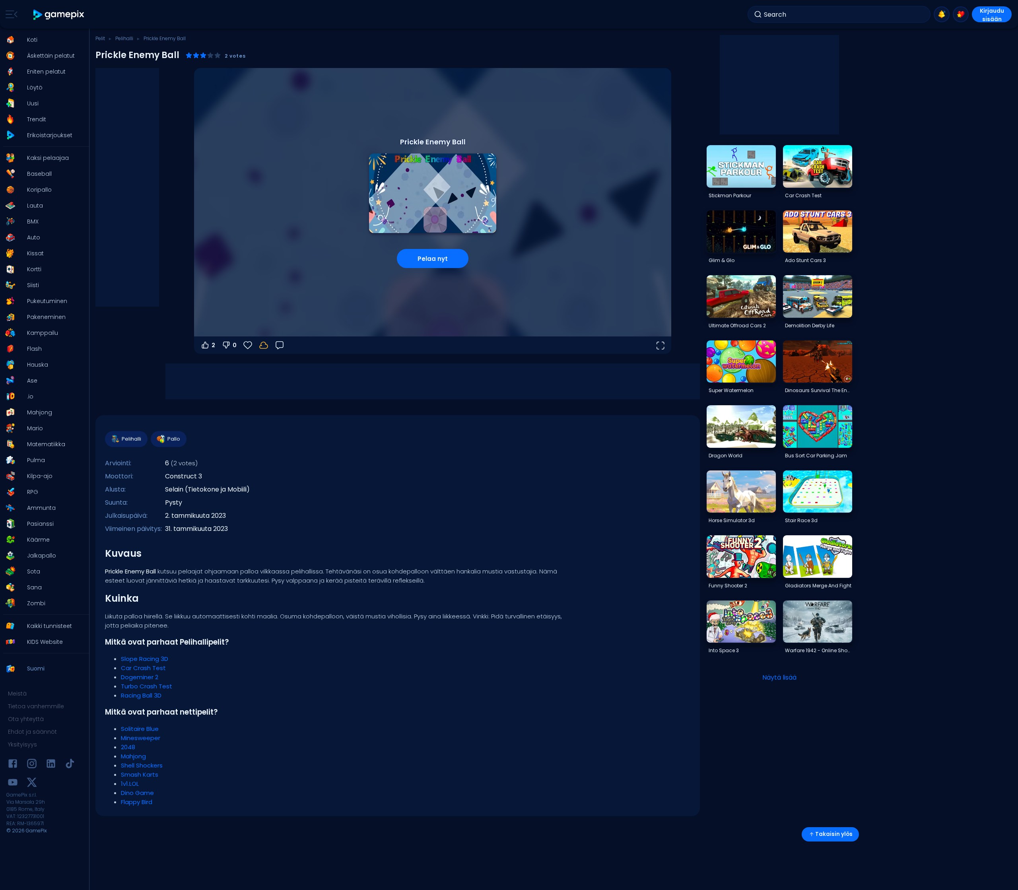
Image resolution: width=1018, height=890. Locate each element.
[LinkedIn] (51, 765)
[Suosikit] (961, 14)
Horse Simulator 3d (732, 520)
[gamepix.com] (59, 14)
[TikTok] (70, 765)
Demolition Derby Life (809, 325)
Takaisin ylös (834, 834)
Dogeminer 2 (139, 677)
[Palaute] (279, 345)
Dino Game (137, 793)
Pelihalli (124, 38)
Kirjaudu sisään (992, 14)
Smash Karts (139, 774)
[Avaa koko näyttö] (660, 345)
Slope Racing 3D (144, 659)
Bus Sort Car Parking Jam (816, 455)
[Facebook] (12, 765)
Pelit (100, 38)
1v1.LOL (130, 783)
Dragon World (725, 455)
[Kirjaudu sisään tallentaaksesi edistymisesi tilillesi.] (263, 345)
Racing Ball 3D (141, 695)
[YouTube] (12, 783)
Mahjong (133, 756)
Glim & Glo (721, 260)
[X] (31, 783)
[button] (42, 40)
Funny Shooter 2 (728, 585)
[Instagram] (31, 765)
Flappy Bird (136, 802)
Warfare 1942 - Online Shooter (818, 650)
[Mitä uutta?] (942, 14)
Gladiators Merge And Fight (818, 585)
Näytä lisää (779, 677)
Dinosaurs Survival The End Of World (818, 390)
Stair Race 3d (801, 520)
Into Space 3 (724, 650)
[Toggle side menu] (10, 14)
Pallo (173, 439)
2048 (128, 747)
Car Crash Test (143, 668)
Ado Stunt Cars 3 (805, 260)
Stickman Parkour (730, 195)
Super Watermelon (731, 390)
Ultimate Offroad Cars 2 (737, 325)
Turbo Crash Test (146, 686)
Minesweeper (140, 738)
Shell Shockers (142, 765)
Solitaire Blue (140, 729)
